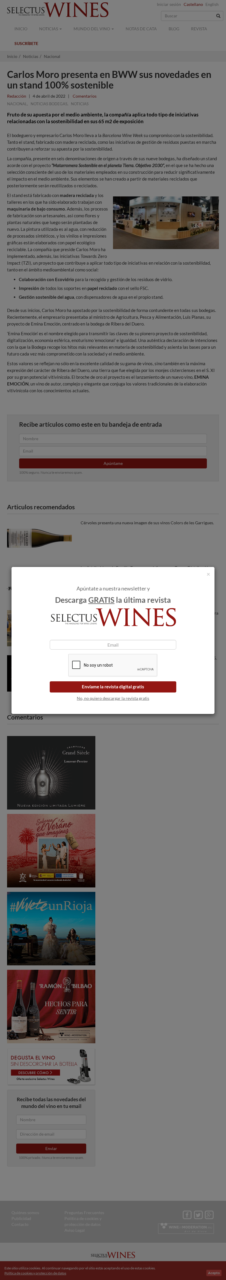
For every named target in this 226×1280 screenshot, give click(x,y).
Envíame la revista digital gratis (113, 686)
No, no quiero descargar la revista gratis (113, 698)
